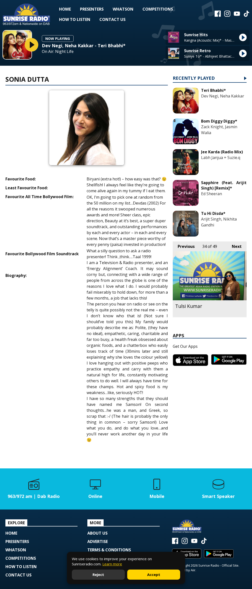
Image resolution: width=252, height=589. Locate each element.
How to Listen (74, 19)
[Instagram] (227, 15)
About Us (97, 533)
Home (65, 9)
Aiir (193, 570)
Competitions (157, 9)
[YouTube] (237, 15)
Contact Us (112, 19)
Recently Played (194, 78)
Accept (153, 574)
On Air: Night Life (58, 51)
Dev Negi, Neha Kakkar (222, 96)
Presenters (92, 9)
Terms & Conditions (109, 550)
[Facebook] (218, 15)
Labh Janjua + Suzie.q (220, 157)
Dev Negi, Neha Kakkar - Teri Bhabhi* (84, 45)
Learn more (112, 563)
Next (234, 246)
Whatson (123, 9)
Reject (98, 574)
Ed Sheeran (211, 193)
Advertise (97, 541)
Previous (184, 246)
